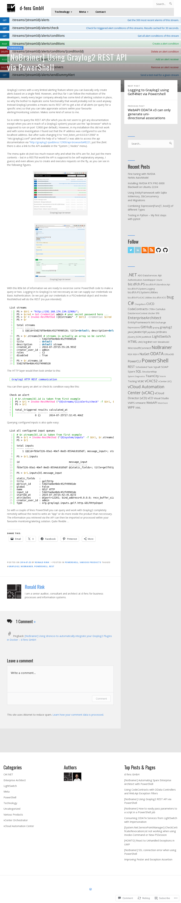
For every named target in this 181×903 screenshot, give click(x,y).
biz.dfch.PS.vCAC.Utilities (140, 297)
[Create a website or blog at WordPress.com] (90, 889)
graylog (156, 327)
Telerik (162, 376)
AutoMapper (149, 279)
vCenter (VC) (164, 381)
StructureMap (149, 371)
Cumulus (160, 309)
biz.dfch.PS (136, 284)
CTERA (151, 309)
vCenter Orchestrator (16, 820)
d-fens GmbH (32, 8)
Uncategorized (12, 808)
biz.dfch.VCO (159, 297)
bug (170, 296)
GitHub (146, 327)
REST (51, 566)
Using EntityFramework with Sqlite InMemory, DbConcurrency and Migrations (147, 196)
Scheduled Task (144, 367)
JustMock (146, 336)
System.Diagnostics (136, 376)
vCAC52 (151, 380)
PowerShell (15, 48)
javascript (140, 332)
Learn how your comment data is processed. (78, 714)
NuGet (144, 354)
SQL (138, 371)
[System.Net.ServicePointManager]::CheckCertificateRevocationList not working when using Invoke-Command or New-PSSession (150, 831)
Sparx (131, 371)
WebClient (163, 403)
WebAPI (151, 403)
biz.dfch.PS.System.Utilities (143, 292)
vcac (141, 381)
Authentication (135, 279)
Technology (62, 11)
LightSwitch (10, 786)
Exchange (161, 322)
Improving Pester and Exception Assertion (148, 859)
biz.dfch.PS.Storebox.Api (158, 284)
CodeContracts (138, 309)
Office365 (169, 354)
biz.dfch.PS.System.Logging (141, 288)
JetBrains (161, 332)
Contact (100, 11)
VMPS (131, 402)
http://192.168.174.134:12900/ (55, 311)
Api (160, 275)
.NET (132, 275)
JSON (138, 336)
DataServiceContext (137, 313)
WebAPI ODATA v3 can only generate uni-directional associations (149, 112)
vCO (150, 398)
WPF (131, 407)
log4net (148, 341)
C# (131, 303)
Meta (82, 11)
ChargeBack (140, 304)
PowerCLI (134, 361)
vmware (140, 402)
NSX (130, 354)
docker (151, 313)
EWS (153, 322)
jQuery (131, 336)
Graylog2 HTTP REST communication (34, 379)
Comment (101, 698)
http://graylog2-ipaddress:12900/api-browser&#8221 (60, 142)
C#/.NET (8, 774)
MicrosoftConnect (139, 348)
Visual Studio (161, 398)
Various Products (90, 562)
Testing (132, 381)
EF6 (157, 313)
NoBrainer (27, 566)
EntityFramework (139, 322)
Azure (159, 279)
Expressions (134, 327)
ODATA (157, 353)
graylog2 (14, 566)
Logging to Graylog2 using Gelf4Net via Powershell (148, 90)
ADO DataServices (147, 275)
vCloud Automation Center (19, 826)
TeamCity (152, 376)
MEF (155, 342)
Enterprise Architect (15, 780)
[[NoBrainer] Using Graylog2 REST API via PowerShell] (90, 54)
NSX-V (136, 354)
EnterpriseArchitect (144, 317)
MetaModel (163, 341)
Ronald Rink (42, 562)
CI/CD (150, 304)
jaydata (151, 332)
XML (138, 407)
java (130, 332)
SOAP (164, 367)
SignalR (156, 367)
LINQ (140, 341)
